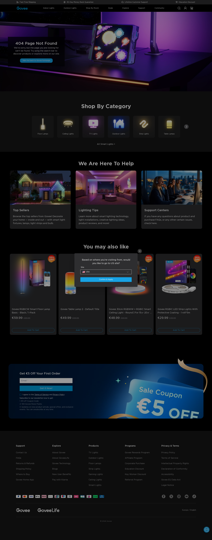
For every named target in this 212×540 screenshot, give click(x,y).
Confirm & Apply (106, 279)
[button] (106, 272)
